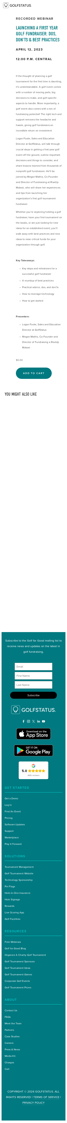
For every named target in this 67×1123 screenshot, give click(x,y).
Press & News (12, 1049)
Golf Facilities (12, 919)
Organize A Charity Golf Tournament (25, 955)
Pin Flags (10, 886)
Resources (15, 931)
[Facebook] (23, 721)
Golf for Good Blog (15, 948)
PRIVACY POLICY (33, 1103)
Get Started (17, 787)
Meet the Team (13, 1023)
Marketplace (12, 837)
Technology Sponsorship (19, 880)
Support (9, 831)
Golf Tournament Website (19, 873)
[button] (34, 373)
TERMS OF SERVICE (46, 1097)
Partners (9, 1030)
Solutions (15, 856)
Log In (8, 805)
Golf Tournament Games (18, 974)
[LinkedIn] (38, 721)
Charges (9, 1062)
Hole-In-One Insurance (18, 893)
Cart (7, 1069)
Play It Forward (13, 844)
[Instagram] (28, 721)
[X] (33, 721)
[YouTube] (43, 721)
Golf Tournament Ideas (17, 968)
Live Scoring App (14, 912)
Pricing (9, 818)
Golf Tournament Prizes (18, 987)
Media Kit (10, 1056)
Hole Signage (12, 899)
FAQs (8, 1017)
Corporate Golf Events (17, 981)
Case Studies (12, 1036)
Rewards (9, 906)
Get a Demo (11, 798)
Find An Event (13, 811)
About (11, 999)
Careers (9, 1043)
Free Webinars (13, 942)
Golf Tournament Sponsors (20, 961)
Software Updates (15, 824)
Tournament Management (19, 867)
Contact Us (11, 1010)
